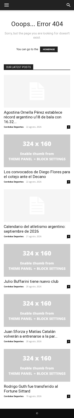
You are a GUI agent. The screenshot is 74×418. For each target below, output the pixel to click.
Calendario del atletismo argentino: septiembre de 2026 (34, 229)
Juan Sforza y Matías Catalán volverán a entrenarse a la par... (30, 334)
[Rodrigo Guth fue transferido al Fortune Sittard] (37, 365)
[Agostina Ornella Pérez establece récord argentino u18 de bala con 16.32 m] (37, 91)
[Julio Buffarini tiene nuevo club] (37, 260)
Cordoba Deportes (14, 126)
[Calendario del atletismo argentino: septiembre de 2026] (37, 205)
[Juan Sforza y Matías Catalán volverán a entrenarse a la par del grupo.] (37, 310)
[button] (6, 5)
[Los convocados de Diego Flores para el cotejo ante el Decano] (37, 150)
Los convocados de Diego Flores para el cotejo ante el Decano (37, 174)
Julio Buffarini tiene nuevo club (31, 281)
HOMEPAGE (49, 49)
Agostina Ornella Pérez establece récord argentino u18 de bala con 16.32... (33, 117)
